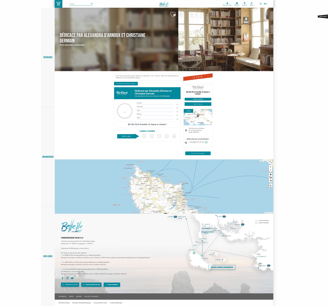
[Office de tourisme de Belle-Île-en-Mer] (71, 225)
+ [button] (270, 167)
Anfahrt (188, 111)
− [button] (270, 170)
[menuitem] (164, 4)
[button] (265, 4)
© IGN (210, 124)
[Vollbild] (270, 162)
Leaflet (207, 124)
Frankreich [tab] (205, 228)
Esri (269, 213)
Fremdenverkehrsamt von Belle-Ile (72, 238)
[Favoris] (261, 4)
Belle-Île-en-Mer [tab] (207, 231)
